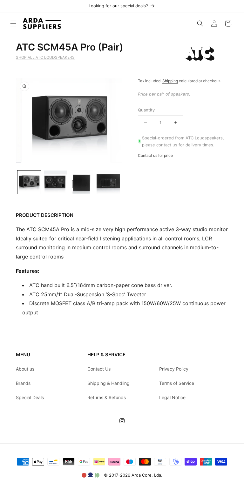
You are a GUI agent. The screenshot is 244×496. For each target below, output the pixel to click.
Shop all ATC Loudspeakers (45, 57)
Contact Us (99, 369)
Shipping (170, 80)
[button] (13, 23)
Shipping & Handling (108, 383)
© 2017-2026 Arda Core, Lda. (133, 475)
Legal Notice (172, 397)
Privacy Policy (173, 369)
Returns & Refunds (106, 397)
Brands (23, 383)
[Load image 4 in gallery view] (108, 182)
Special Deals (30, 397)
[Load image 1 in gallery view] (29, 182)
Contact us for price (155, 155)
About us (25, 369)
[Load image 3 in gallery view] (81, 182)
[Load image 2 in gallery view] (55, 182)
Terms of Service (176, 383)
